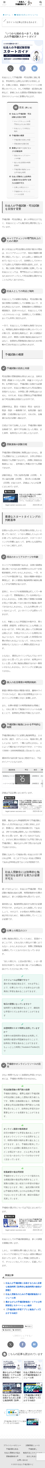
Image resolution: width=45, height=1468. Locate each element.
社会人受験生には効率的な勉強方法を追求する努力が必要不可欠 (21, 180)
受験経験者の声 (12, 1456)
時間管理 (18, 1330)
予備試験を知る (12, 1449)
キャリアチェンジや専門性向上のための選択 (22, 122)
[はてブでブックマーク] (34, 68)
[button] (39, 758)
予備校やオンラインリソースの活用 (22, 193)
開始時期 (8, 1330)
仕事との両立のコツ (21, 187)
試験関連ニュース (33, 1445)
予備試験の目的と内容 (22, 140)
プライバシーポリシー (12, 1445)
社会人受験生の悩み (12, 1453)
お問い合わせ (22, 1460)
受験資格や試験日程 (21, 144)
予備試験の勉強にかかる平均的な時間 (22, 171)
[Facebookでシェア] (22, 68)
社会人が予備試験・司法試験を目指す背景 (21, 115)
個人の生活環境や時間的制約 (22, 164)
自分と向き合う (33, 1456)
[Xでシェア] (10, 68)
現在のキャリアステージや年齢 (22, 157)
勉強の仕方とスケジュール (14, 1326)
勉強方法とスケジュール (32, 1453)
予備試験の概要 (18, 135)
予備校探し (32, 1449)
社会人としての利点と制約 (22, 129)
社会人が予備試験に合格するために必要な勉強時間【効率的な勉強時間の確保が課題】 (24, 1286)
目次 (21, 107)
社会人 (29, 1326)
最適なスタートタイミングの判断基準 (21, 149)
